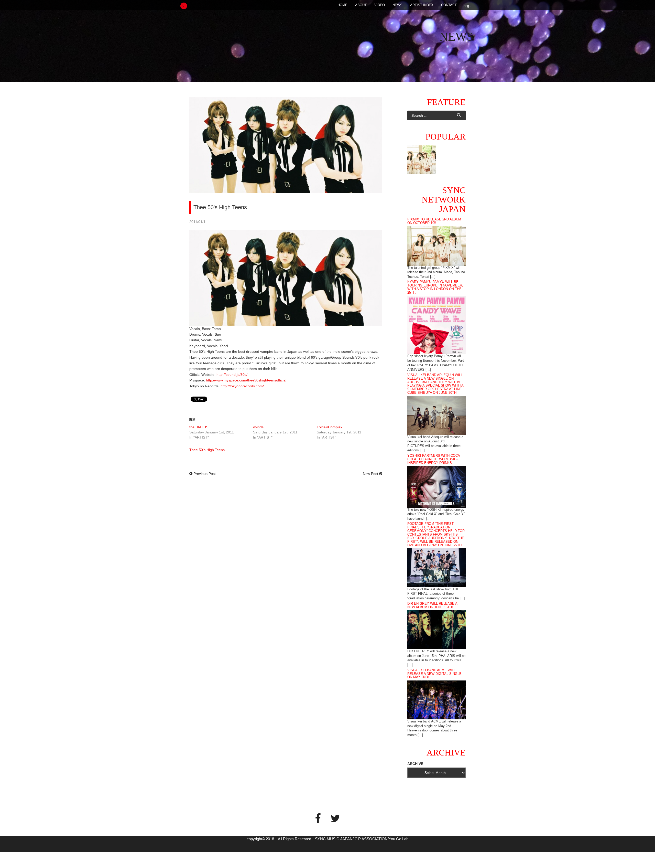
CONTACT (449, 5)
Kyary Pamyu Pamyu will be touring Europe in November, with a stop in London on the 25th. (435, 287)
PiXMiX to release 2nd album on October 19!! (434, 221)
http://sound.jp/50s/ (231, 374)
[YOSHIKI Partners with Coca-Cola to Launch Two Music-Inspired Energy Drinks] (436, 486)
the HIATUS (198, 427)
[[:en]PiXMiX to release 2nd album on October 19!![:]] (421, 159)
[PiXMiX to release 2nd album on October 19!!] (436, 245)
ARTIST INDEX (421, 5)
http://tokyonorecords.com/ (242, 386)
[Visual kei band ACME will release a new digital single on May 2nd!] (436, 700)
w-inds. (259, 427)
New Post (370, 474)
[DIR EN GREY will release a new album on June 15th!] (436, 629)
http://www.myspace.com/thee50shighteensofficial (246, 380)
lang (466, 6)
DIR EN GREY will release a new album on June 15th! (432, 605)
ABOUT (361, 5)
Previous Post (204, 474)
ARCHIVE (415, 764)
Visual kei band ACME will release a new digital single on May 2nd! (434, 673)
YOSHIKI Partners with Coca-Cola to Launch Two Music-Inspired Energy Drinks (434, 459)
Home (342, 5)
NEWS (397, 5)
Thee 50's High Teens (207, 450)
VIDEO (379, 5)
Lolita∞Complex (329, 427)
